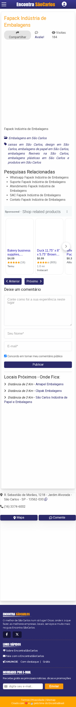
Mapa (20, 517)
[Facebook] (7, 634)
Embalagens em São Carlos (28, 138)
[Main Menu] (4, 4)
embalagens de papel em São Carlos (43, 149)
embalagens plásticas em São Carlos (36, 158)
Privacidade (37, 700)
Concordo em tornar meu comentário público (35, 356)
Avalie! (39, 37)
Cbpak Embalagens (49, 391)
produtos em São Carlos (24, 162)
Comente (59, 517)
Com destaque (29, 661)
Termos (25, 700)
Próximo (33, 281)
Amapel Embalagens (50, 384)
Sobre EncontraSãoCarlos (22, 650)
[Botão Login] (64, 4)
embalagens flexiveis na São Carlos (38, 153)
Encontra (36, 4)
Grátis (46, 661)
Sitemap (50, 700)
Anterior (14, 281)
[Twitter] (17, 634)
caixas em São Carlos (25, 144)
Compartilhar (17, 37)
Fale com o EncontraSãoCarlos (25, 656)
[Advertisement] (38, 85)
